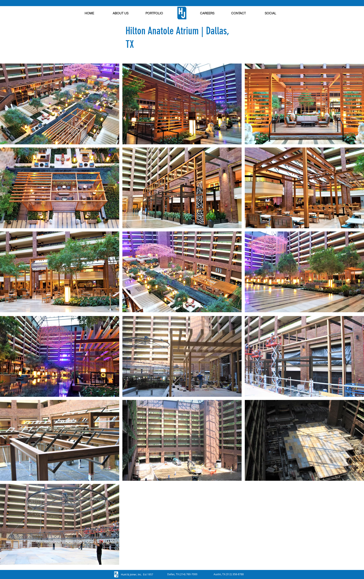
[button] (59, 104)
